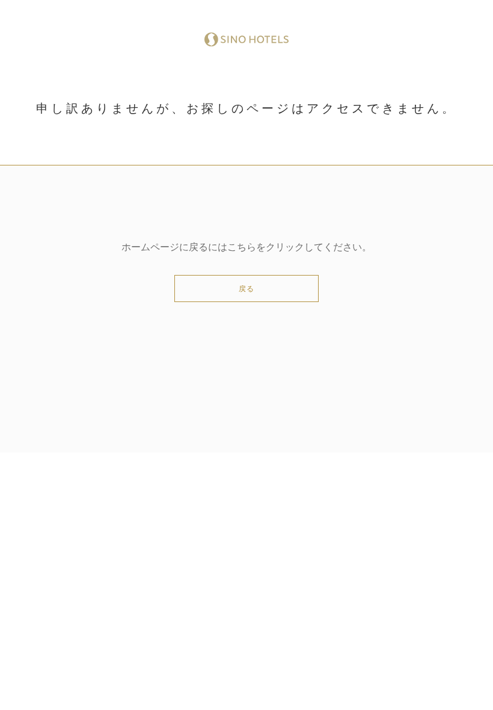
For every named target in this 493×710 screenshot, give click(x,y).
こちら (241, 247)
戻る (246, 289)
